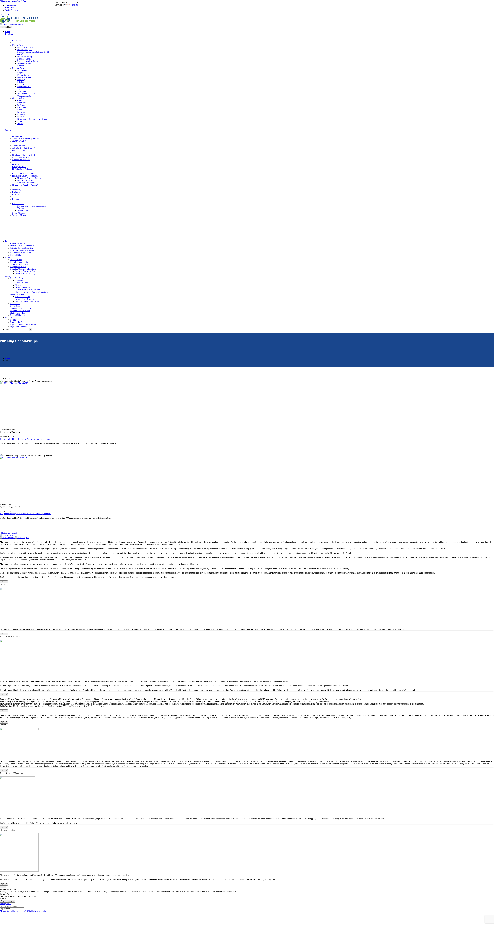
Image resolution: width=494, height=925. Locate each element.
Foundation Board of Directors (27, 290)
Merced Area (17, 45)
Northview (21, 66)
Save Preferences (7, 901)
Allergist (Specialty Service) (23, 148)
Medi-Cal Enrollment (26, 180)
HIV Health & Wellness (22, 169)
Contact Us (4, 14)
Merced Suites (6, 911)
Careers (8, 257)
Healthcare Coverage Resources (25, 176)
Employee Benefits (18, 266)
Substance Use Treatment (20, 253)
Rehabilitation (18, 203)
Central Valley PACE (21, 157)
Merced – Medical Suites (27, 61)
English (11, 535)
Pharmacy (16, 194)
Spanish (11, 537)
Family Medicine (19, 166)
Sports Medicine (18, 213)
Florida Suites (23, 75)
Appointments (11, 5)
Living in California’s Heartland (23, 269)
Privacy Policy (6, 904)
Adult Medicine (18, 146)
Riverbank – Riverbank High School (32, 119)
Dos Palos (21, 103)
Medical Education (18, 255)
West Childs (29, 911)
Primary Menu (6, 27)
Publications (15, 306)
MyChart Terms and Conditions (23, 324)
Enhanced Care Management (22, 250)
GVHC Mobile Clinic (21, 141)
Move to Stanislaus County (26, 271)
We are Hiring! (16, 260)
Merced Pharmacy (24, 56)
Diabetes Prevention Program (22, 246)
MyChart (8, 317)
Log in (13, 320)
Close (3, 887)
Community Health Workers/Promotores (31, 292)
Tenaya (20, 89)
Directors (19, 285)
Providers (19, 280)
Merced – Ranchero (25, 47)
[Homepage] (19, 23)
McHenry (21, 80)
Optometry (16, 190)
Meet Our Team (16, 278)
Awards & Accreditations (20, 308)
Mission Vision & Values (20, 310)
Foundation (9, 8)
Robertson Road (24, 86)
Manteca (20, 110)
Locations (9, 34)
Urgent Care (17, 136)
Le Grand (21, 105)
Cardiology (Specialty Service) (24, 155)
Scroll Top (21, 1)
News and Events (17, 294)
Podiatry (15, 199)
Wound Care (22, 210)
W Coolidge (22, 70)
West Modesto (23, 91)
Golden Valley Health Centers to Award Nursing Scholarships (25, 439)
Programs (9, 241)
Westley (20, 124)
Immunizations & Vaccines (23, 173)
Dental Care (17, 164)
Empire (20, 73)
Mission (20, 82)
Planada (20, 117)
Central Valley (18, 98)
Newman (21, 112)
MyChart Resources (18, 327)
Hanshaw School (24, 77)
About (7, 276)
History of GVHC (17, 313)
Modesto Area (18, 68)
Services (8, 130)
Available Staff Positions (20, 264)
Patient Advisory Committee (21, 248)
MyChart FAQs (16, 322)
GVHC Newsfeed (22, 297)
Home (7, 31)
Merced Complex (24, 49)
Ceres (19, 100)
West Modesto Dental (26, 93)
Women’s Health (24, 63)
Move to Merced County (25, 273)
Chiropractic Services (21, 160)
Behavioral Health (19, 150)
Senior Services (11, 10)
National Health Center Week (27, 301)
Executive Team (22, 283)
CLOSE (4, 582)
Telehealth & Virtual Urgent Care (25, 139)
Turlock (20, 121)
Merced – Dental (24, 59)
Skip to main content (8, 1)
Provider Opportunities (19, 262)
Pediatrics (16, 192)
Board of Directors (23, 287)
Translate (74, 5)
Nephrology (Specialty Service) (25, 185)
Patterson (21, 114)
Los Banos (21, 107)
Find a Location (18, 40)
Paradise (20, 84)
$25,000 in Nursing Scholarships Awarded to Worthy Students (25, 513)
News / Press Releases (24, 299)
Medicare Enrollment (25, 183)
